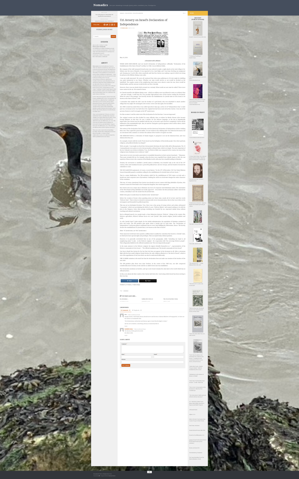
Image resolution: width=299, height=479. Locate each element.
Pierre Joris (124, 28)
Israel (122, 13)
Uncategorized (138, 13)
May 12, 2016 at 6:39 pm (140, 329)
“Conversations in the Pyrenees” (196, 137)
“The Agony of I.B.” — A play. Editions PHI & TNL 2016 (196, 264)
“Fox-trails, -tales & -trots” (195, 243)
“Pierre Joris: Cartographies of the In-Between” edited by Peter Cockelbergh (197, 389)
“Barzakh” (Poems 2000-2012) (196, 224)
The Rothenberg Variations (195, 452)
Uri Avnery (126, 290)
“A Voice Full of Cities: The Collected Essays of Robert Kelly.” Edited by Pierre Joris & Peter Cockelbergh (197, 158)
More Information (97, 56)
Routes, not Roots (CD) (194, 447)
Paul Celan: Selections (194, 425)
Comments (126, 310)
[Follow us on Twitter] (107, 25)
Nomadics (100, 5)
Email (155, 354)
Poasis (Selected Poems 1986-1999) (197, 430)
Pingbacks (137, 310)
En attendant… (124, 299)
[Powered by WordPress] (99, 475)
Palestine (128, 13)
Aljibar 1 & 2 (192, 414)
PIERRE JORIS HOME (104, 29)
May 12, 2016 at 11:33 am (134, 314)
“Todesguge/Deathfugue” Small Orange (195, 56)
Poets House (95, 55)
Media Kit (105, 56)
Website (123, 359)
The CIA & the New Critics (170, 299)
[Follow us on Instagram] (109, 25)
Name (123, 354)
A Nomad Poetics (193, 409)
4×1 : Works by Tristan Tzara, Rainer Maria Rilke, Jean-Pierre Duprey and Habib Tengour (196, 403)
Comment (124, 344)
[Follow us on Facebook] (105, 25)
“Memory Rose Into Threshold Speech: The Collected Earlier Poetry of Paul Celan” (196, 310)
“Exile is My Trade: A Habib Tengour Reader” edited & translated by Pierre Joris (196, 368)
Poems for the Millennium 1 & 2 (196, 435)
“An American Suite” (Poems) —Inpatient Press (196, 180)
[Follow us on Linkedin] (112, 25)
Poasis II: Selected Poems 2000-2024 (197, 37)
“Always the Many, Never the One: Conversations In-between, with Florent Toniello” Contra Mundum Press (197, 102)
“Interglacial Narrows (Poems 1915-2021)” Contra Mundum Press (197, 78)
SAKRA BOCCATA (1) (147, 299)
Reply (126, 326)
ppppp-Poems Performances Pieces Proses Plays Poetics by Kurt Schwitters (197, 441)
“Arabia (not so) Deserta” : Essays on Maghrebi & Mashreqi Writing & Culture (197, 204)
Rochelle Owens (129, 329)
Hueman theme (112, 475)
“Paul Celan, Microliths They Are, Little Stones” (197, 334)
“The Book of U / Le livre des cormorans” (196, 284)
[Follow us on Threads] (114, 25)
